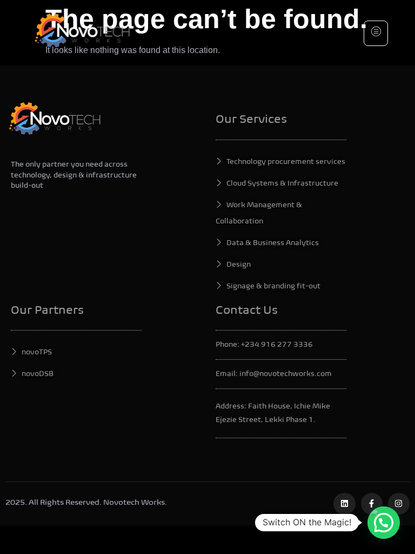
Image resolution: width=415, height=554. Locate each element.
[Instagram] (399, 504)
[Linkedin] (344, 504)
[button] (383, 522)
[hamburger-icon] (376, 33)
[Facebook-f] (372, 504)
